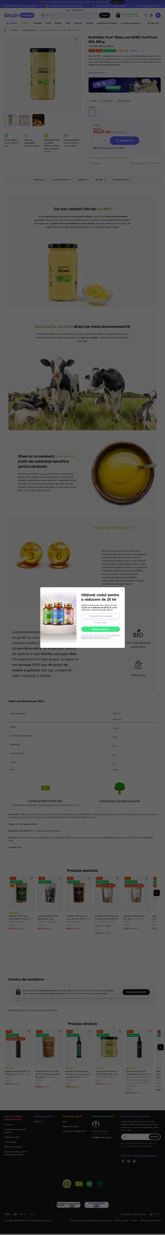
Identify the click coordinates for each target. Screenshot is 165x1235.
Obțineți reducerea (100, 629)
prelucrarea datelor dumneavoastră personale (100, 636)
